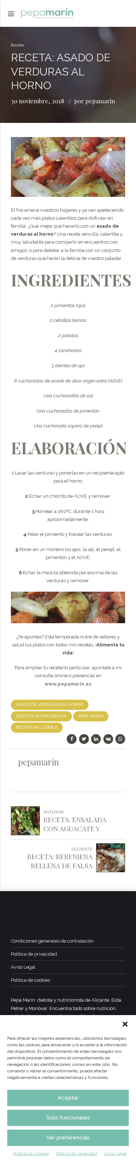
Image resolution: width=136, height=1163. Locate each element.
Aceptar (68, 1097)
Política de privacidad (76, 1153)
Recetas (17, 44)
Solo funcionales (68, 1117)
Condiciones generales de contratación (52, 941)
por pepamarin (94, 101)
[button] (125, 1024)
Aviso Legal (115, 1153)
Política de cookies (31, 1153)
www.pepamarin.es (68, 684)
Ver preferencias (68, 1137)
